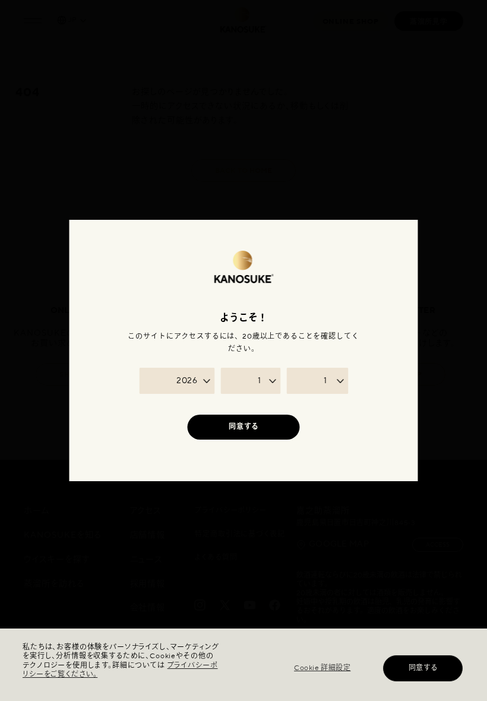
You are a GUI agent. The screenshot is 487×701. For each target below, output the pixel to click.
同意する (423, 668)
